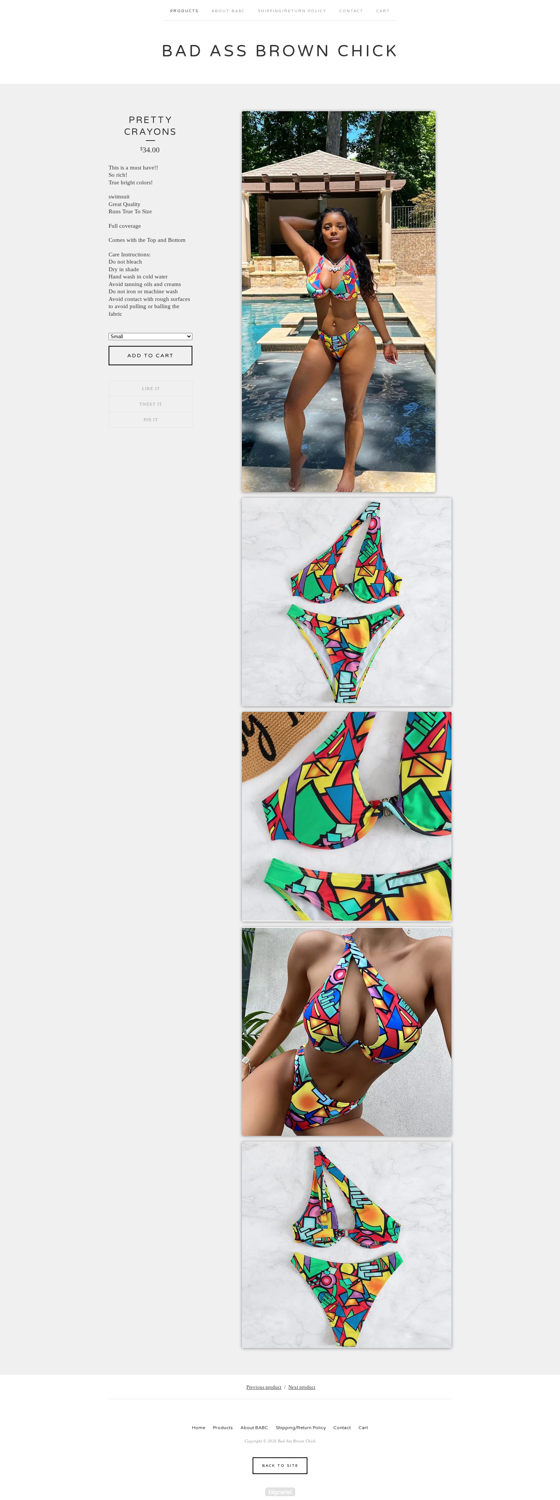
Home (198, 1427)
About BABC (228, 11)
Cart (383, 11)
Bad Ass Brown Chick (280, 51)
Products (184, 11)
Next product (301, 1387)
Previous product (264, 1387)
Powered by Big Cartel (280, 1491)
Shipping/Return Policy (292, 11)
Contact (351, 11)
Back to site (280, 1465)
